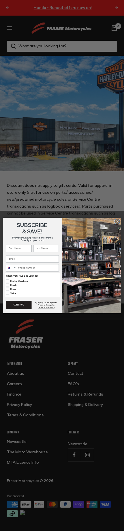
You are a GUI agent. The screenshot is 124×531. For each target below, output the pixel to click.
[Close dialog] (117, 221)
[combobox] (11, 267)
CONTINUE (19, 305)
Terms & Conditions (46, 307)
